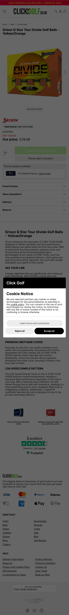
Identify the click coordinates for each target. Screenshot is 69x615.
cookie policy (17, 304)
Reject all (20, 331)
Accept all (49, 331)
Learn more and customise (34, 323)
